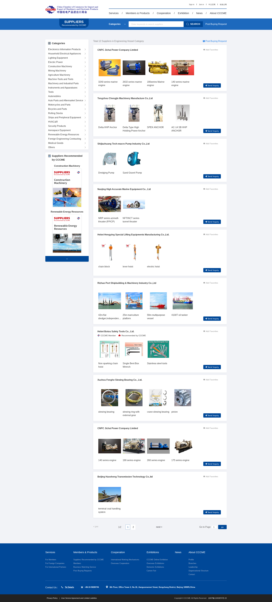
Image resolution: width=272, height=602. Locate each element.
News (199, 13)
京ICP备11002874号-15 (217, 598)
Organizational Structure (198, 571)
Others (51, 147)
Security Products (57, 126)
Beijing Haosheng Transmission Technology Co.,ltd (125, 476)
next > (159, 527)
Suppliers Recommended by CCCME (88, 560)
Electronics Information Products (64, 49)
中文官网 (212, 5)
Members (77, 563)
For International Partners (55, 567)
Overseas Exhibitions (155, 563)
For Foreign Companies (54, 563)
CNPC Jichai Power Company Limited (117, 50)
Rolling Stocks (55, 113)
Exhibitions (153, 552)
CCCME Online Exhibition (157, 560)
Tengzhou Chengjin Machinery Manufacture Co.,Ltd (125, 98)
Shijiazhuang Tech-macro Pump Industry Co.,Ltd (123, 144)
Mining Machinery (57, 70)
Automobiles (54, 96)
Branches (192, 563)
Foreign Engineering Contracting (64, 139)
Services (114, 13)
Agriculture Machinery (59, 75)
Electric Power (55, 62)
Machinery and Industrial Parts (63, 83)
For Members (50, 560)
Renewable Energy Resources (63, 134)
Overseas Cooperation (120, 563)
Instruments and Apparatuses (62, 87)
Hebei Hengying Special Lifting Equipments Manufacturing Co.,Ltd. (133, 234)
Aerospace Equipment (59, 130)
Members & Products (138, 13)
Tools (51, 92)
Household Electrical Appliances (64, 53)
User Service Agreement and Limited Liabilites (79, 598)
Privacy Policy (52, 598)
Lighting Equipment (58, 58)
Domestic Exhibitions (155, 567)
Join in (201, 5)
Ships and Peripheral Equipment (64, 117)
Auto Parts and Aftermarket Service (65, 100)
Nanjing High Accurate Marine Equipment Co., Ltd (124, 189)
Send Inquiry (213, 85)
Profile (191, 560)
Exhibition (183, 13)
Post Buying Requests (82, 571)
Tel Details (69, 587)
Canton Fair (151, 571)
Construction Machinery (60, 66)
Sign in (191, 5)
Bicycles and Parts (57, 109)
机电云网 (223, 5)
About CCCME (218, 13)
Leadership (193, 567)
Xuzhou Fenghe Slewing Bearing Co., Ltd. (119, 380)
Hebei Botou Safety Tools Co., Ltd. (115, 331)
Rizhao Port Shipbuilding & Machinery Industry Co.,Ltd (126, 283)
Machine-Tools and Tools (60, 79)
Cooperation (164, 13)
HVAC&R (53, 122)
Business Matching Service (84, 567)
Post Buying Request (216, 24)
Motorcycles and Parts (59, 105)
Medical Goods (55, 143)
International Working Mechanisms (125, 560)
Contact (192, 574)
